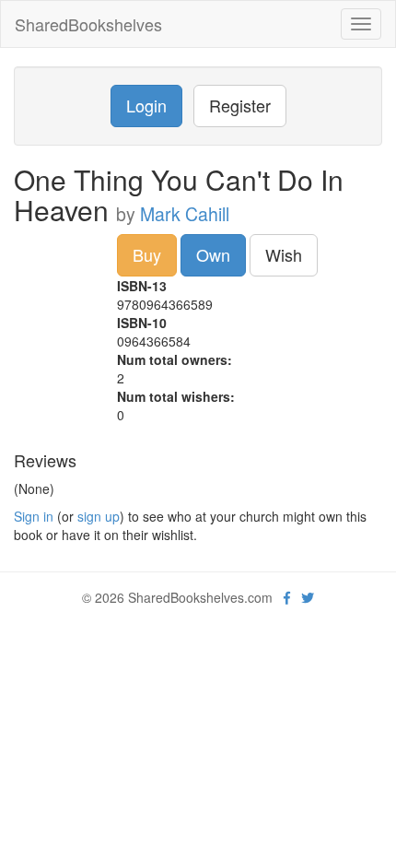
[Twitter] (307, 597)
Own (213, 254)
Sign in (33, 516)
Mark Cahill (184, 214)
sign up (98, 516)
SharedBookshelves (88, 24)
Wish (283, 254)
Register (240, 105)
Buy (147, 254)
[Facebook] (287, 597)
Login (146, 105)
